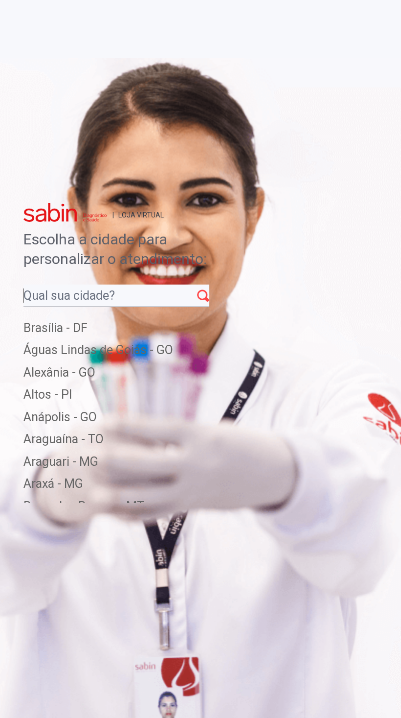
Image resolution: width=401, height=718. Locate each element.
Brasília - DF (55, 328)
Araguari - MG (60, 462)
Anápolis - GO (60, 417)
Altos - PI (47, 394)
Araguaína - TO (63, 439)
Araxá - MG (53, 484)
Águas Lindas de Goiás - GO (98, 350)
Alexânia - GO (59, 372)
